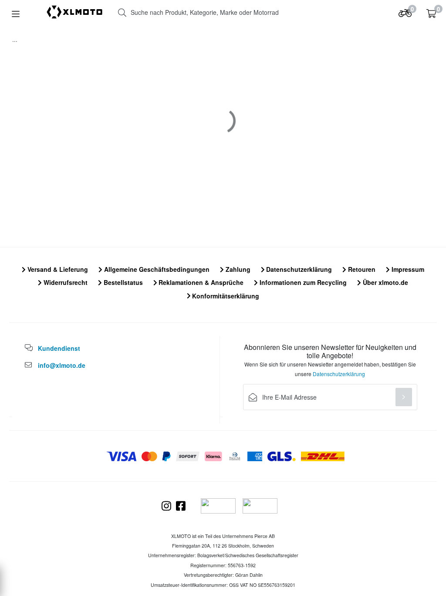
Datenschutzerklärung (298, 269)
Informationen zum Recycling (302, 282)
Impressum (407, 269)
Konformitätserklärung (224, 295)
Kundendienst (59, 348)
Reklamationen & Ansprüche (200, 282)
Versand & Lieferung (57, 269)
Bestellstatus (122, 282)
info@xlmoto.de (61, 365)
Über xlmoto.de (384, 282)
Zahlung (237, 269)
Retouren (360, 269)
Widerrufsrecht (65, 282)
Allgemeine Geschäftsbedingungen (155, 269)
